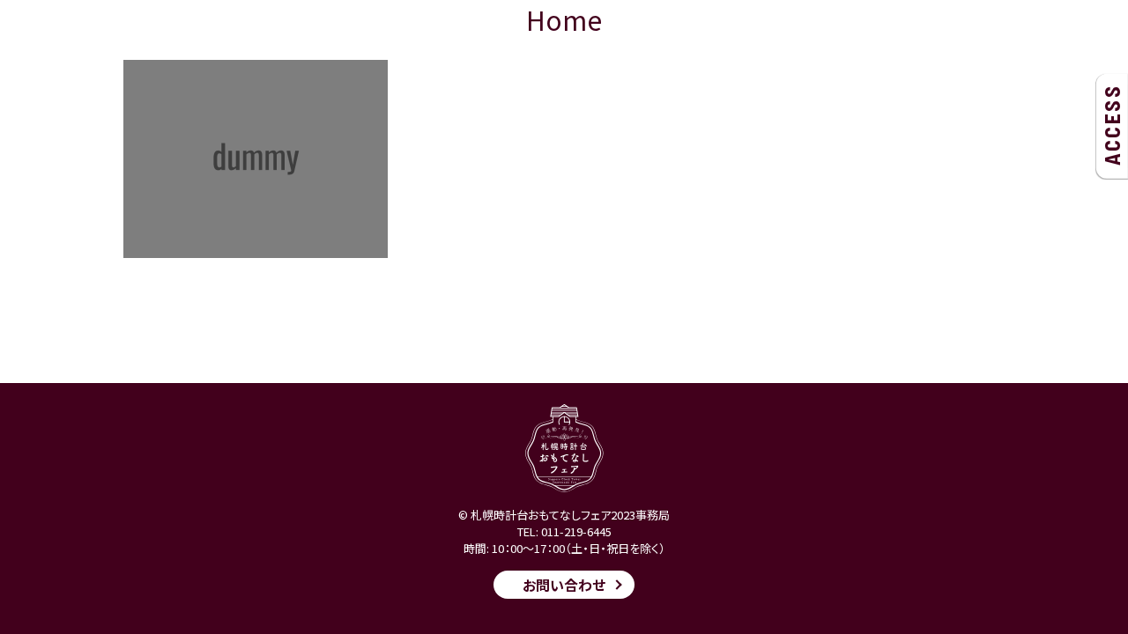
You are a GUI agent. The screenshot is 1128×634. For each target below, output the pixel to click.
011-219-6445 (576, 531)
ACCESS (1111, 125)
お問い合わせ (564, 584)
